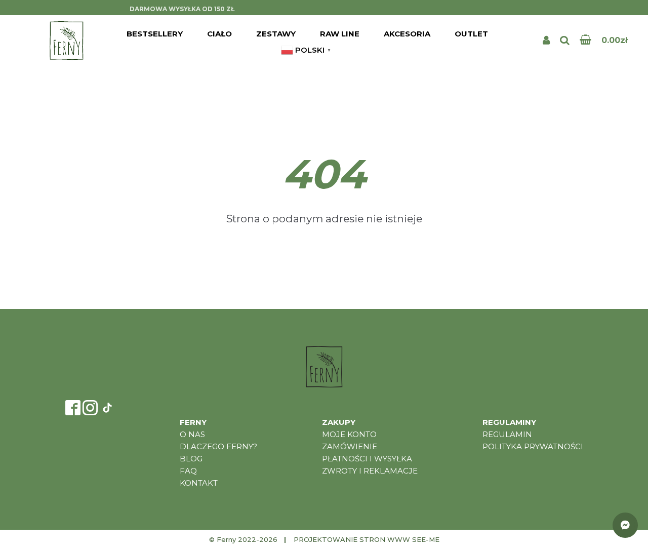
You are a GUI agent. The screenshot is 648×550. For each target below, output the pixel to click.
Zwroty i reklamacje (370, 471)
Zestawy (276, 33)
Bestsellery (155, 33)
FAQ (188, 471)
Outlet (471, 33)
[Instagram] (90, 407)
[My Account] (546, 40)
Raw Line (339, 33)
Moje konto (349, 434)
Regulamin (507, 434)
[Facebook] (72, 407)
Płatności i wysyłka (367, 458)
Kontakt (199, 483)
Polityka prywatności (532, 446)
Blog (191, 458)
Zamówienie (349, 446)
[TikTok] (107, 407)
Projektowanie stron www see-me (366, 539)
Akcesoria (407, 33)
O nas (192, 434)
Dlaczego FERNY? (218, 446)
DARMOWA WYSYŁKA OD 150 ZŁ (182, 9)
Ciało (219, 33)
